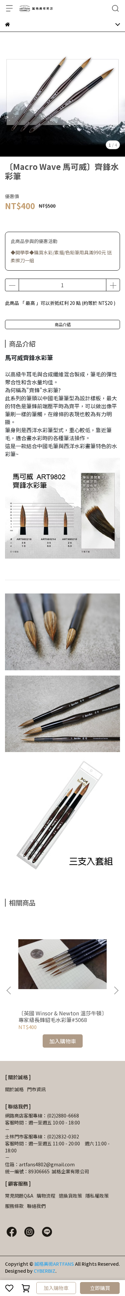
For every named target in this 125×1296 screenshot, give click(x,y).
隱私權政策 (97, 1195)
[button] (116, 990)
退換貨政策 (70, 1195)
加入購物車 (56, 1287)
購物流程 (46, 1195)
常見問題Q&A (19, 1195)
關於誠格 (14, 1089)
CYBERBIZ (44, 1270)
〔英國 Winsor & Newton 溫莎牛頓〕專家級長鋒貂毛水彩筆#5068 (61, 1016)
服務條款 (14, 1206)
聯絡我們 (36, 1206)
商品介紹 (63, 324)
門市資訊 (36, 1089)
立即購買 (100, 1287)
